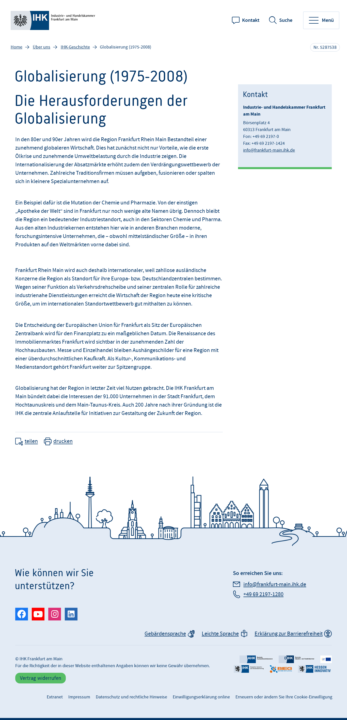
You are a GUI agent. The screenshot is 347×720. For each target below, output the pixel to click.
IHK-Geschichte (75, 47)
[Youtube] (38, 614)
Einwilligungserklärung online (201, 697)
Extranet (55, 697)
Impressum (79, 697)
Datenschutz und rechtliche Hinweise (131, 697)
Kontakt (250, 20)
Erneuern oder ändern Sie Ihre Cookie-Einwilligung (283, 697)
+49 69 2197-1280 (263, 594)
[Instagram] (54, 614)
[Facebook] (21, 614)
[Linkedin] (71, 614)
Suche (285, 20)
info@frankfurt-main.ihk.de (269, 150)
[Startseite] (54, 20)
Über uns (41, 47)
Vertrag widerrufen (40, 678)
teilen (31, 441)
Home (16, 47)
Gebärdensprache (165, 633)
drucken (63, 441)
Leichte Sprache (220, 633)
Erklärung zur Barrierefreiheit (289, 633)
